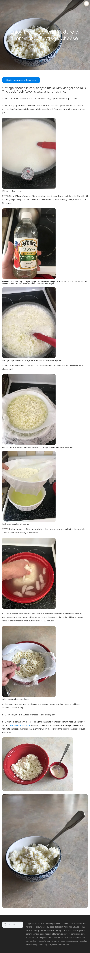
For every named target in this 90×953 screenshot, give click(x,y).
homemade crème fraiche (19, 725)
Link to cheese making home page (21, 80)
